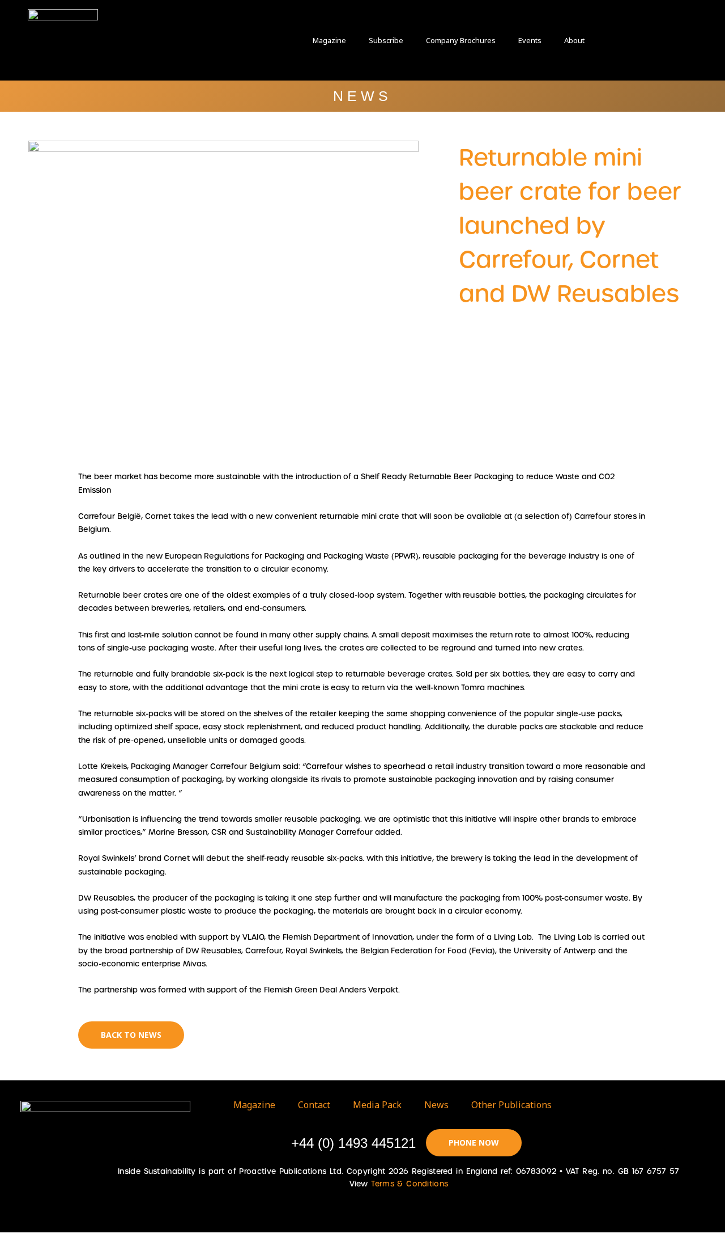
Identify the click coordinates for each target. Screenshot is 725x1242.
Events (529, 40)
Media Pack (377, 1105)
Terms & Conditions (409, 1184)
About (574, 40)
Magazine (329, 40)
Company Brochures (461, 40)
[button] (623, 40)
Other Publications (511, 1105)
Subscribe (386, 40)
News (436, 1105)
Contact (314, 1105)
